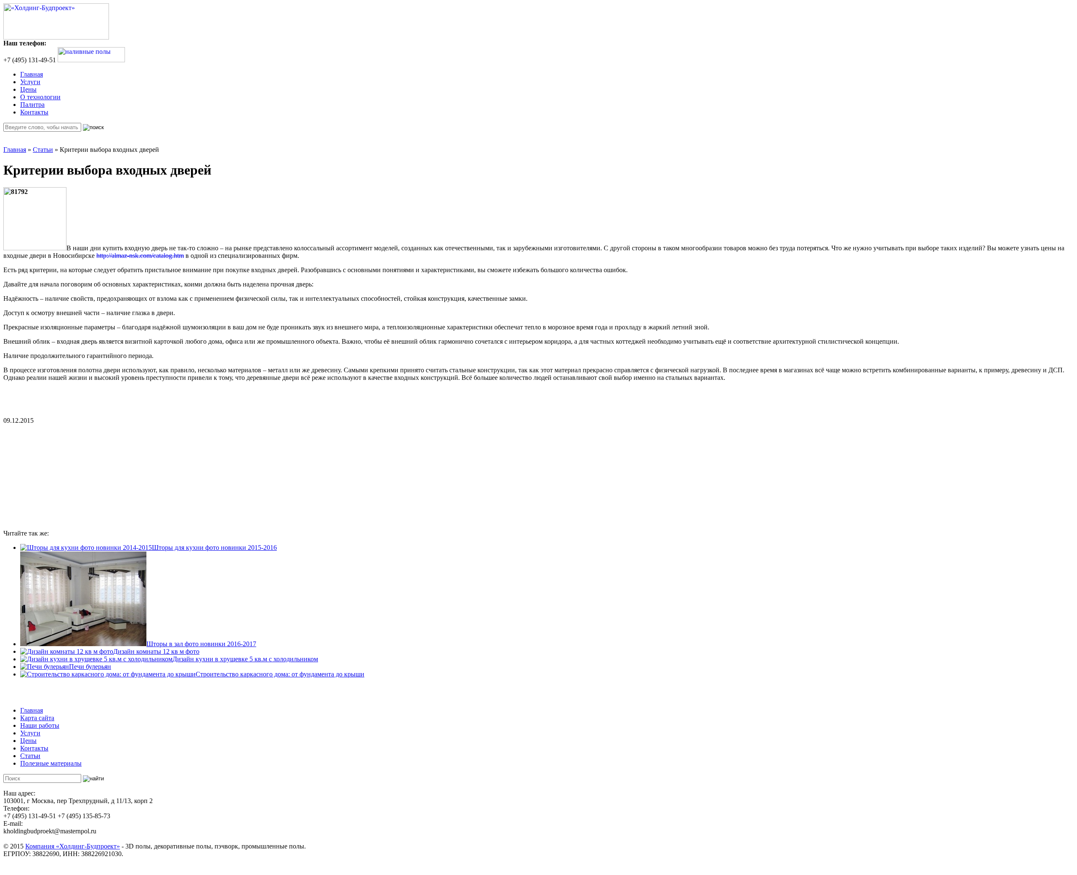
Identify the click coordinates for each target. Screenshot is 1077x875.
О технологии (40, 97)
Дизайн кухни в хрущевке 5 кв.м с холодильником (245, 659)
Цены (28, 89)
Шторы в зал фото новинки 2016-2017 (201, 643)
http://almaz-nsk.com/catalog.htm (140, 255)
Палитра (32, 104)
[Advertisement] (66, 477)
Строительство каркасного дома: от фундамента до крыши (280, 674)
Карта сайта (37, 717)
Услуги (30, 81)
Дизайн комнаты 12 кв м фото (156, 651)
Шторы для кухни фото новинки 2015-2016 (214, 547)
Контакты (34, 112)
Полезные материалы (51, 763)
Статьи (43, 149)
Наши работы (39, 725)
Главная (31, 74)
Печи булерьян (90, 666)
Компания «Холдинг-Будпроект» (72, 846)
